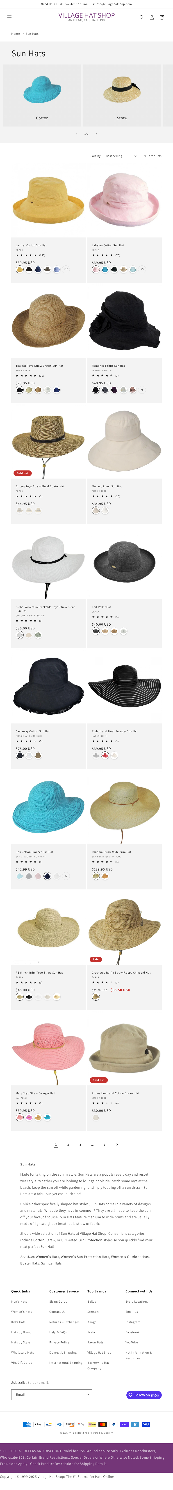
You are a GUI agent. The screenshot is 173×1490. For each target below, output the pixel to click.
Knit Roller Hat (101, 607)
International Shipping (65, 1363)
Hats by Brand (21, 1332)
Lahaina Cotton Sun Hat (108, 245)
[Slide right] (96, 134)
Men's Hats (19, 1301)
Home (15, 34)
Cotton (39, 1240)
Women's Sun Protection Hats (85, 1256)
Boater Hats (29, 1263)
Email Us (131, 1312)
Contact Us (57, 1312)
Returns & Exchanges (64, 1322)
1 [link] (56, 1144)
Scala (91, 1332)
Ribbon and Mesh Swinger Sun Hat (115, 731)
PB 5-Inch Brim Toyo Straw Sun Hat (39, 972)
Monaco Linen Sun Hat (107, 486)
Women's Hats (47, 1256)
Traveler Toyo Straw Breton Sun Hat (39, 366)
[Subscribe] (87, 1394)
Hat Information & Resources (138, 1355)
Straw (50, 1240)
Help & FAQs (58, 1332)
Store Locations (136, 1301)
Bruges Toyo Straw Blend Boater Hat (40, 486)
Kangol (92, 1322)
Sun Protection (90, 1240)
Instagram (132, 1322)
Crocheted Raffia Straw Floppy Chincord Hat (121, 972)
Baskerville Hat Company (98, 1365)
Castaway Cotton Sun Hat (33, 731)
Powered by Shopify (101, 1432)
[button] (9, 17)
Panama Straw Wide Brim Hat (111, 852)
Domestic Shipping (63, 1352)
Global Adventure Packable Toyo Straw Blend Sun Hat (45, 609)
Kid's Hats (18, 1322)
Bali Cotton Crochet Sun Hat (34, 852)
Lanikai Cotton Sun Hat (31, 245)
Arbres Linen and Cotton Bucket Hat (115, 1093)
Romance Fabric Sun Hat (108, 366)
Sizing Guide (58, 1301)
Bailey (91, 1301)
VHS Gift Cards (21, 1363)
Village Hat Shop (99, 1352)
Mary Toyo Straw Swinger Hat (35, 1093)
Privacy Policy (59, 1342)
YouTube (131, 1342)
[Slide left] (77, 134)
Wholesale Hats (22, 1352)
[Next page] (117, 1144)
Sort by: (96, 156)
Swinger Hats (51, 1263)
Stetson (93, 1312)
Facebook (132, 1332)
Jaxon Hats (95, 1342)
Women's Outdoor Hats (130, 1256)
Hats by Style (20, 1342)
